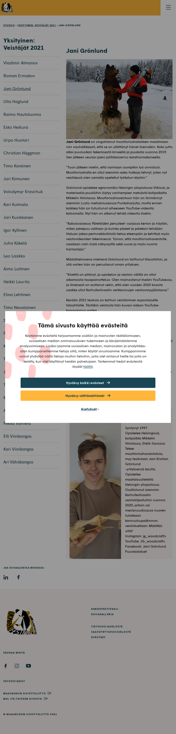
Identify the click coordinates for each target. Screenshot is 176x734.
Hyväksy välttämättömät (85, 396)
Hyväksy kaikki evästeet (85, 383)
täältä (88, 366)
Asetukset (89, 409)
